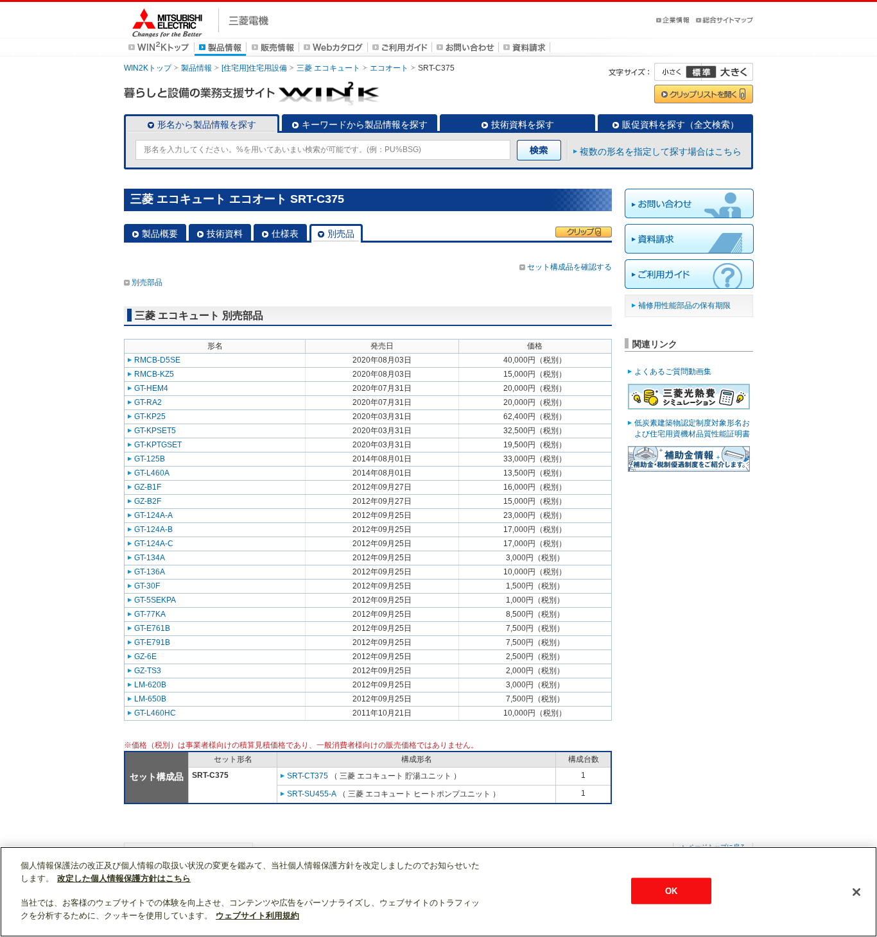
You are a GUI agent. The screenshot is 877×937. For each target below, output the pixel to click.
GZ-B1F (147, 487)
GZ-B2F (147, 501)
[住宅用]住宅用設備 (254, 68)
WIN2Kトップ (147, 68)
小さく (678, 72)
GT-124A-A (153, 515)
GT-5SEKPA (155, 600)
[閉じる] (856, 892)
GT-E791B (152, 642)
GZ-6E (145, 656)
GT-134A (149, 557)
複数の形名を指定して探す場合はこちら (661, 151)
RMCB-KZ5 (154, 374)
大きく (727, 72)
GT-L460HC (155, 713)
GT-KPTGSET (158, 444)
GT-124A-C (153, 543)
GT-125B (149, 458)
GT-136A (149, 571)
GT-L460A (151, 472)
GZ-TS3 (147, 670)
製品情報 (196, 68)
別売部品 (147, 282)
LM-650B (150, 698)
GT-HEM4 (151, 388)
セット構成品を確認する (569, 266)
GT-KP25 (150, 416)
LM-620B (150, 684)
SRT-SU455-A (311, 793)
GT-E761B (152, 628)
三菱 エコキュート (328, 68)
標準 (701, 71)
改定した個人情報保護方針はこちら (124, 878)
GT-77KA (150, 614)
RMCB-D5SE (157, 360)
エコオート (389, 68)
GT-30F (147, 585)
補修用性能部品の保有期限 (684, 305)
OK (671, 890)
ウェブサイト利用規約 (257, 915)
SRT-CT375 (307, 775)
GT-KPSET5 (155, 430)
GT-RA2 (148, 402)
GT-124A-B (153, 529)
